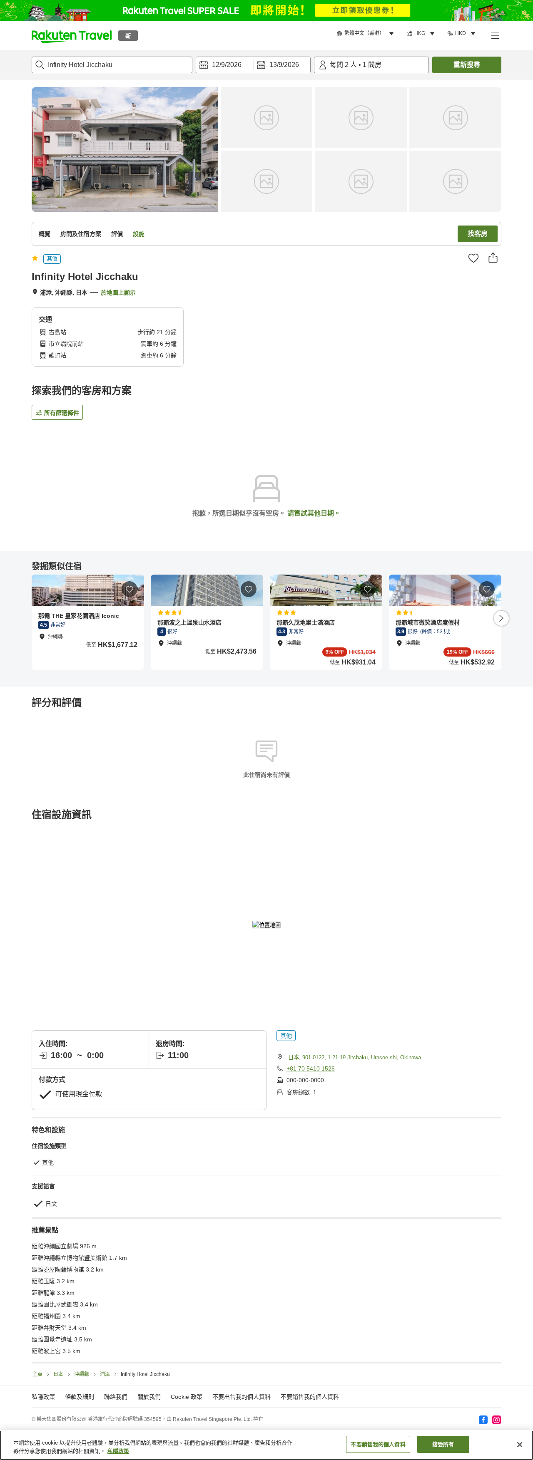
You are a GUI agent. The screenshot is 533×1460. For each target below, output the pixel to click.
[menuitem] (366, 34)
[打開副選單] (494, 35)
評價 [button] (117, 234)
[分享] (493, 257)
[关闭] (520, 1444)
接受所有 (443, 1444)
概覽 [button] (44, 234)
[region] (266, 1445)
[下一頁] (501, 618)
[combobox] (112, 65)
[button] (72, 35)
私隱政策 (118, 1451)
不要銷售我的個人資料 (310, 1396)
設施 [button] (138, 234)
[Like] (473, 258)
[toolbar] (253, 65)
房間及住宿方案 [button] (80, 234)
